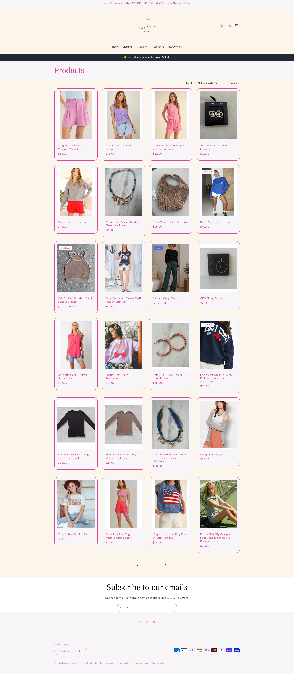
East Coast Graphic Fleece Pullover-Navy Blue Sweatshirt (216, 378)
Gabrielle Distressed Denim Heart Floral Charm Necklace (170, 458)
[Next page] (165, 564)
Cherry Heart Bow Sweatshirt (116, 376)
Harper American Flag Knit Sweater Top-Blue (169, 536)
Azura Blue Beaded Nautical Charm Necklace (122, 223)
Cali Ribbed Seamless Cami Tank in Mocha (75, 300)
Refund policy (106, 663)
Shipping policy (158, 663)
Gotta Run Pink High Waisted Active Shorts (119, 536)
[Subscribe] (173, 608)
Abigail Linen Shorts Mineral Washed (71, 147)
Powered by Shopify (87, 663)
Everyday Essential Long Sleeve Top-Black (73, 456)
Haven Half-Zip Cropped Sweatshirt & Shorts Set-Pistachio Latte (215, 538)
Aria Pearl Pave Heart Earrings (213, 147)
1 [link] (129, 564)
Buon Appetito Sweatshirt (216, 221)
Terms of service (140, 663)
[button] (128, 46)
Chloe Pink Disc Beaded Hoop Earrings (168, 376)
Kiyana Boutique (70, 663)
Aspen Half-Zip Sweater (73, 221)
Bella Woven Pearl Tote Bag (170, 221)
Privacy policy (122, 663)
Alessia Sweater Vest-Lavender (118, 147)
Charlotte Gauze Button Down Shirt (72, 376)
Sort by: (190, 83)
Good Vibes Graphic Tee (73, 534)
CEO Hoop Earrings (212, 298)
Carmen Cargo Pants (165, 298)
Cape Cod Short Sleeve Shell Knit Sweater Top (123, 300)
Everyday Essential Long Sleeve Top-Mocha (120, 456)
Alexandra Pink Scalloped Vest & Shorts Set (169, 147)
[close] (290, 57)
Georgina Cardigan (211, 454)
